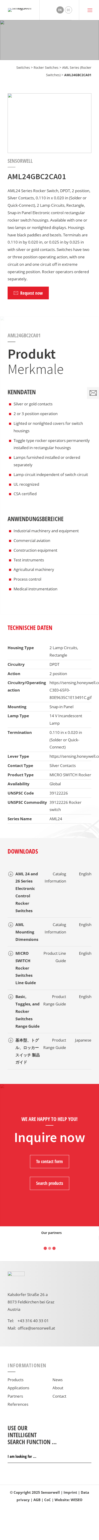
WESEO (76, 1499)
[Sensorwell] (19, 10)
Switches (23, 67)
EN (60, 10)
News (57, 1379)
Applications (18, 1387)
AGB (37, 1499)
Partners (15, 1396)
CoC (47, 1499)
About (57, 1387)
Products (15, 1379)
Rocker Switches (46, 67)
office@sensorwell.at (36, 1328)
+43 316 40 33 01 (33, 1320)
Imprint (70, 1492)
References (18, 1404)
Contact (59, 1396)
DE (68, 10)
